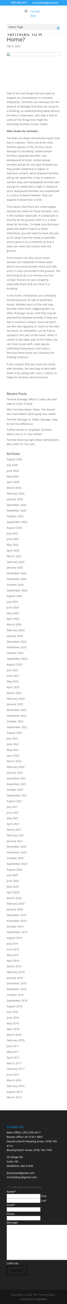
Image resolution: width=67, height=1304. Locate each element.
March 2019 (14, 966)
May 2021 (13, 818)
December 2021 (16, 778)
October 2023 (15, 653)
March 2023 (14, 693)
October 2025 (15, 516)
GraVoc (42, 1299)
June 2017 (13, 1046)
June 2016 (13, 1074)
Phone (11, 1214)
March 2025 (14, 556)
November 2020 (16, 852)
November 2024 (16, 579)
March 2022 (14, 761)
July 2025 (12, 533)
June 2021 (13, 812)
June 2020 (13, 881)
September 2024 (17, 590)
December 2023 (16, 641)
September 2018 (17, 1000)
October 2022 (15, 721)
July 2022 (12, 738)
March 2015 (14, 1080)
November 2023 (16, 647)
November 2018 (16, 989)
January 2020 (15, 909)
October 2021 (15, 789)
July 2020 (12, 875)
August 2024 (14, 596)
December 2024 (16, 573)
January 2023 (15, 704)
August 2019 (14, 938)
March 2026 (14, 487)
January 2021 (15, 841)
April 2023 (13, 687)
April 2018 (13, 1029)
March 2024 (14, 624)
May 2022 (13, 750)
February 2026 (16, 493)
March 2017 (14, 1063)
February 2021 (16, 835)
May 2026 (13, 476)
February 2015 (16, 1086)
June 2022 (13, 744)
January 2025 (15, 567)
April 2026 (13, 482)
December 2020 (16, 846)
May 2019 (13, 955)
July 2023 (12, 670)
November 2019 (16, 921)
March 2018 (14, 1035)
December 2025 (16, 505)
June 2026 (13, 470)
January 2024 (15, 636)
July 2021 (12, 807)
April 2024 (13, 618)
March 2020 (14, 898)
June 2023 (13, 675)
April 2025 (13, 550)
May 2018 (13, 1023)
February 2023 (16, 698)
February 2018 (16, 1040)
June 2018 (13, 1017)
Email (11, 1205)
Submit (17, 1270)
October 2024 (15, 584)
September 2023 (17, 658)
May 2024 (13, 613)
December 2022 (16, 710)
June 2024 (13, 607)
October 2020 (15, 858)
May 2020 (13, 886)
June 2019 (13, 949)
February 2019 (16, 972)
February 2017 (16, 1069)
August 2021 (14, 801)
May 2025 (13, 544)
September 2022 (17, 727)
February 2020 (16, 903)
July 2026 (12, 465)
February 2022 (16, 767)
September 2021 (17, 795)
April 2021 (13, 824)
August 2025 (14, 527)
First (44, 1196)
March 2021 (14, 829)
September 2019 (17, 932)
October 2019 (15, 926)
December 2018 (16, 983)
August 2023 (14, 664)
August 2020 (14, 869)
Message (12, 1222)
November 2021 (16, 784)
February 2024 (16, 630)
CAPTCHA (12, 1263)
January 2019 (15, 978)
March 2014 (14, 1097)
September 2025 (17, 522)
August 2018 (14, 1006)
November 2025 (16, 510)
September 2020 (17, 864)
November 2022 (16, 715)
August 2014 (14, 1091)
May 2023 (13, 681)
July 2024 (12, 601)
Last (43, 1200)
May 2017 (13, 1052)
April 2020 (13, 892)
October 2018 (15, 995)
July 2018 (12, 1012)
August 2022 (14, 732)
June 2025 (13, 539)
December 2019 (16, 915)
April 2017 (13, 1057)
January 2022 (15, 772)
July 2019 (12, 943)
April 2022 (13, 755)
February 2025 (16, 562)
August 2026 (14, 459)
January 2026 (15, 499)
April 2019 (13, 960)
